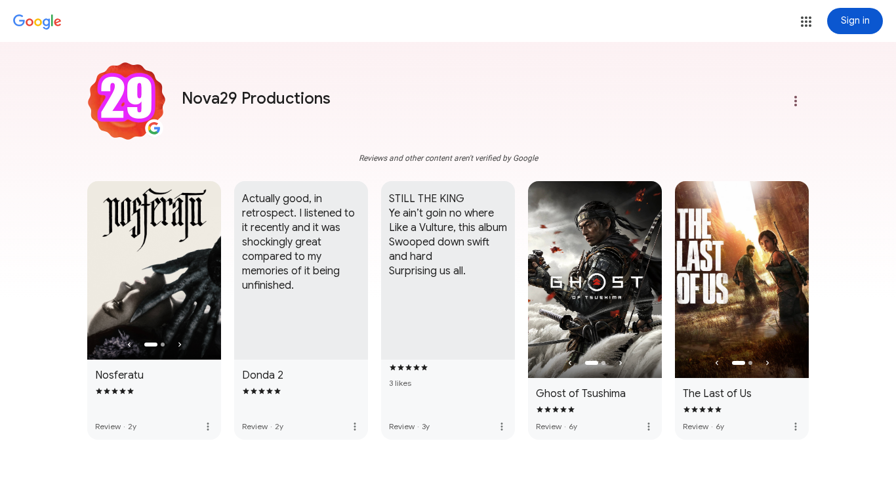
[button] (806, 22)
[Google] (37, 22)
